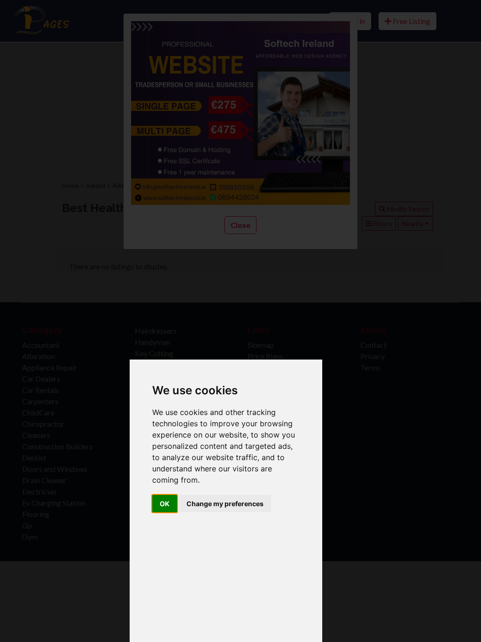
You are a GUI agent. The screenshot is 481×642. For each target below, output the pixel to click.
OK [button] (165, 504)
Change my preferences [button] (225, 504)
